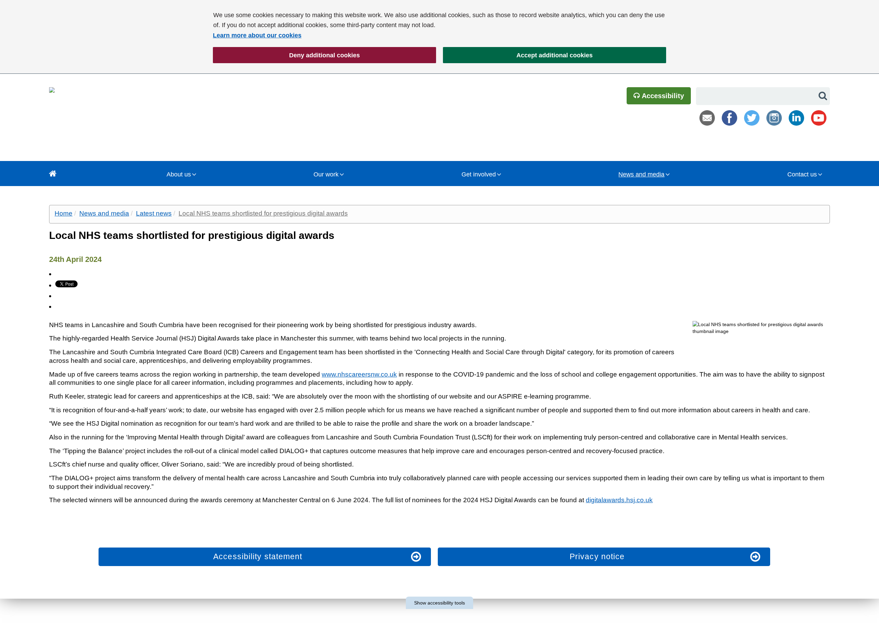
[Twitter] (752, 118)
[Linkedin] (796, 118)
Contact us (802, 174)
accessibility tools (439, 603)
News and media (641, 174)
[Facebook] (729, 118)
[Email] (707, 118)
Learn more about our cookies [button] (257, 35)
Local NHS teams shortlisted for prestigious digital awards (263, 213)
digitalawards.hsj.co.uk (619, 500)
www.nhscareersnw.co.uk (359, 374)
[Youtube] (818, 118)
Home (63, 213)
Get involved (478, 174)
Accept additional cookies (518, 55)
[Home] (53, 173)
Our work (326, 174)
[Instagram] (774, 118)
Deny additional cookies (286, 55)
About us (179, 174)
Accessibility (662, 96)
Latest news (154, 213)
